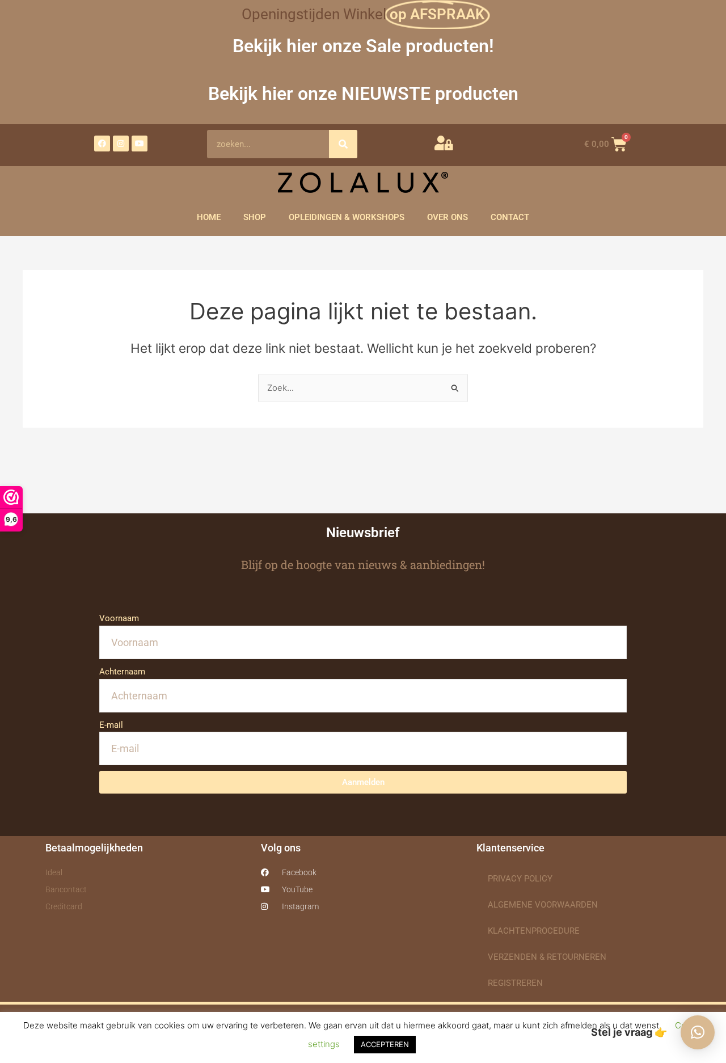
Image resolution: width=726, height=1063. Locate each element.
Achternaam (122, 672)
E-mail (111, 725)
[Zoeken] (343, 144)
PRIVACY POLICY (520, 879)
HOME (209, 217)
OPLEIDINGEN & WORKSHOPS (346, 217)
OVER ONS (447, 217)
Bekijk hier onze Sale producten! (363, 46)
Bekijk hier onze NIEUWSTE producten (363, 93)
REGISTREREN (515, 983)
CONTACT (510, 217)
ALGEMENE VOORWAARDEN (543, 905)
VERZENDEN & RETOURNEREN (547, 957)
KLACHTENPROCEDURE (534, 931)
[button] (698, 1032)
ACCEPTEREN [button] (385, 1044)
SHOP (254, 217)
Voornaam (119, 618)
